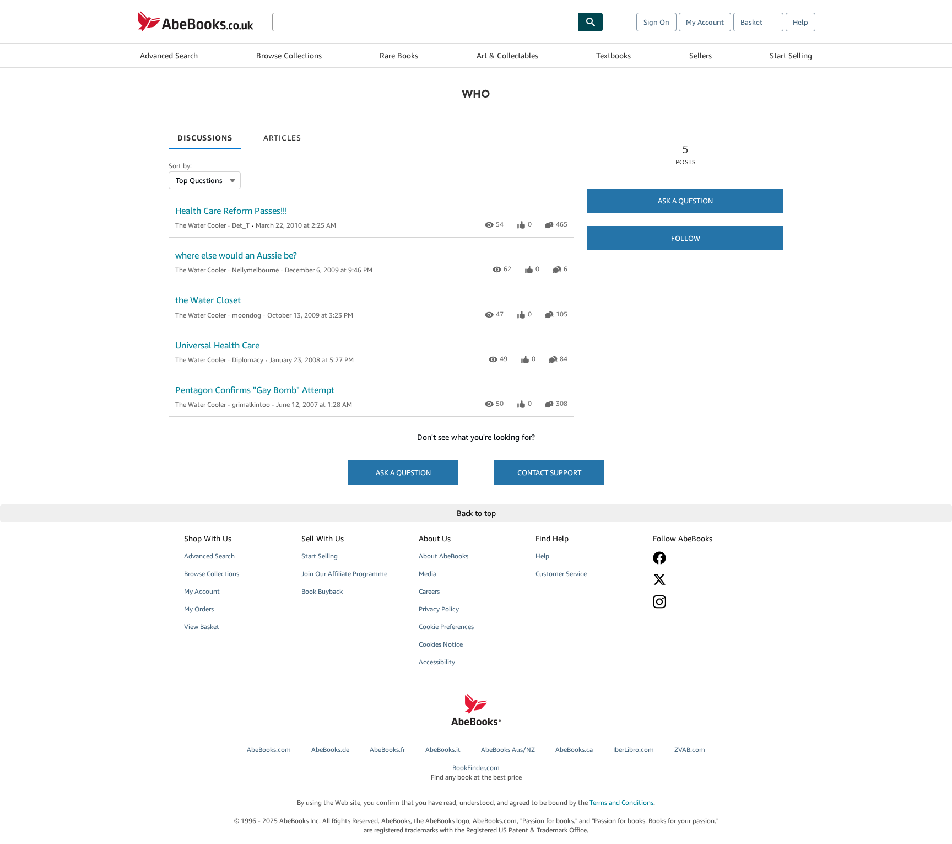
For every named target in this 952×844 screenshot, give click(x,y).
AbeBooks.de (330, 749)
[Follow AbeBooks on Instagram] (703, 602)
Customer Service (561, 573)
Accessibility (437, 662)
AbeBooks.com (269, 749)
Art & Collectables (507, 55)
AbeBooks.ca (574, 749)
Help (800, 22)
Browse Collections (289, 55)
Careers (429, 591)
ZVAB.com (689, 749)
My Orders (199, 609)
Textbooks (613, 55)
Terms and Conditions (621, 802)
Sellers (700, 55)
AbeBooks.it (443, 749)
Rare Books (399, 55)
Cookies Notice (441, 644)
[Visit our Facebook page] (703, 558)
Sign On (656, 22)
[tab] (205, 134)
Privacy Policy (439, 609)
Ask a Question (685, 200)
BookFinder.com (476, 772)
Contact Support (549, 472)
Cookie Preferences (446, 626)
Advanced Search (169, 55)
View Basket (201, 626)
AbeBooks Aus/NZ (508, 749)
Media (427, 573)
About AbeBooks (443, 556)
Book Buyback (322, 591)
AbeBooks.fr (387, 749)
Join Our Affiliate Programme (344, 573)
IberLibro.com (633, 749)
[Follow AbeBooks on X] (703, 579)
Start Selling (791, 55)
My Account (705, 22)
